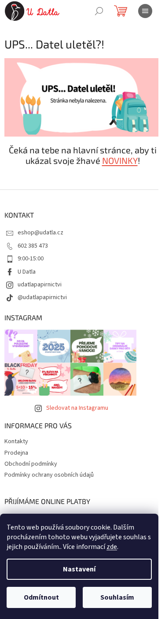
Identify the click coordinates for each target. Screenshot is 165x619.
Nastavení (79, 569)
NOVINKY (120, 160)
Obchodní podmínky (30, 464)
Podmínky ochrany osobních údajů (49, 475)
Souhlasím (117, 597)
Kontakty (16, 441)
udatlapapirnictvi (40, 284)
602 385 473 (33, 245)
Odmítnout (41, 597)
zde (111, 547)
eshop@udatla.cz (40, 232)
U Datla (27, 271)
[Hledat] (99, 11)
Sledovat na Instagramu (77, 408)
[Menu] (145, 11)
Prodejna (16, 452)
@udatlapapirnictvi (42, 297)
